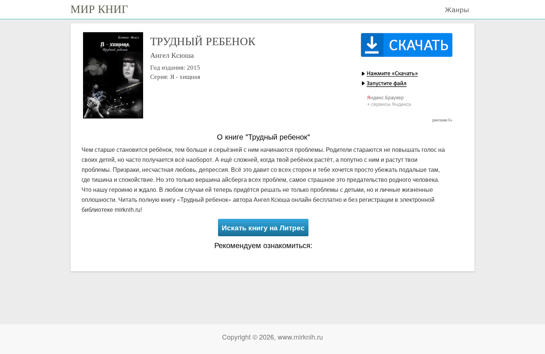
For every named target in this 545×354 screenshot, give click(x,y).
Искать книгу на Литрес (263, 228)
